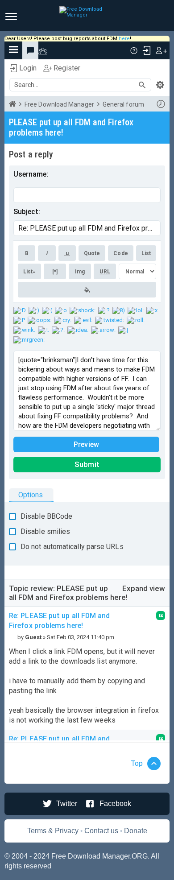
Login (28, 68)
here (124, 38)
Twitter (66, 803)
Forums (30, 50)
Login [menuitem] (146, 50)
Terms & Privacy (53, 831)
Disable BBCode (46, 516)
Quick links (13, 50)
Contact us (101, 831)
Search (145, 84)
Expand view (143, 588)
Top (137, 763)
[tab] (31, 494)
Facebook (115, 803)
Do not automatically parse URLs (72, 546)
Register (67, 68)
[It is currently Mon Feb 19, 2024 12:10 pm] (160, 104)
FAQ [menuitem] (133, 50)
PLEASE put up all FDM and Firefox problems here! (71, 127)
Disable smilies (45, 531)
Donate (135, 831)
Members (47, 50)
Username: (30, 174)
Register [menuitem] (161, 50)
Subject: (26, 211)
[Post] (12, 637)
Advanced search (160, 84)
